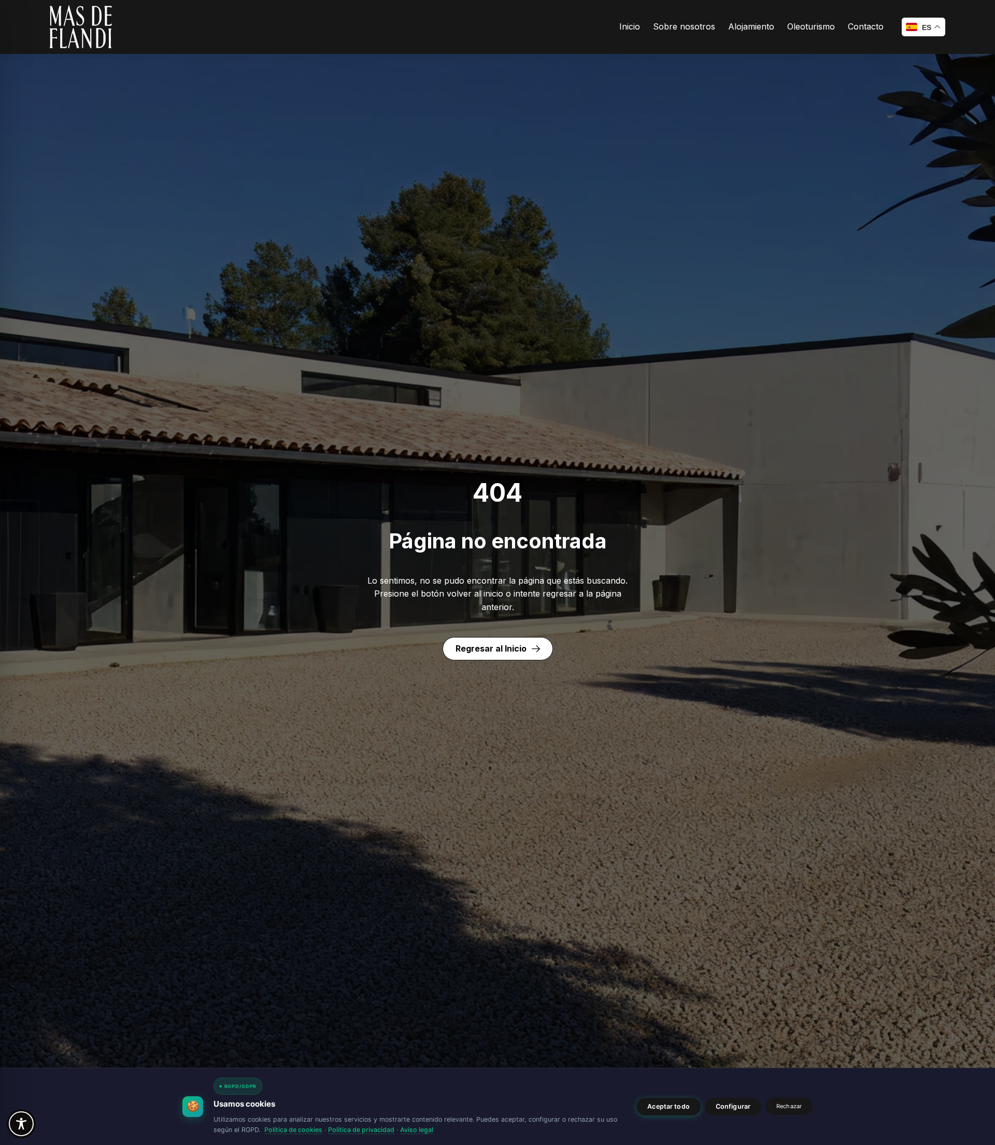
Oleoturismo (811, 26)
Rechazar (789, 1106)
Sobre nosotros (684, 26)
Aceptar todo (668, 1106)
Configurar (733, 1106)
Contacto (866, 26)
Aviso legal (416, 1130)
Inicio (629, 26)
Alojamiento (751, 26)
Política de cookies (293, 1130)
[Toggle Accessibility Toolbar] (21, 1123)
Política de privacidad (361, 1130)
